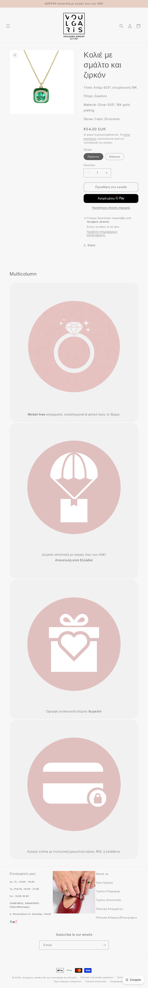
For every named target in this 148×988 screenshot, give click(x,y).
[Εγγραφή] (104, 945)
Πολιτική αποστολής (96, 981)
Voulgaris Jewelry (32, 977)
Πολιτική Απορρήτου (109, 908)
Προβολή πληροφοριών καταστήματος (102, 233)
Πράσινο (93, 156)
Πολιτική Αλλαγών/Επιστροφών (116, 917)
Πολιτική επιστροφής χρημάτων (97, 977)
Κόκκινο (114, 156)
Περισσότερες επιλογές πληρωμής (111, 207)
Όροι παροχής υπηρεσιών (68, 981)
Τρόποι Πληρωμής (108, 891)
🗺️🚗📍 (14, 921)
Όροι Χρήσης (104, 882)
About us (102, 873)
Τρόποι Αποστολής (108, 899)
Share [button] (91, 245)
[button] (8, 26)
